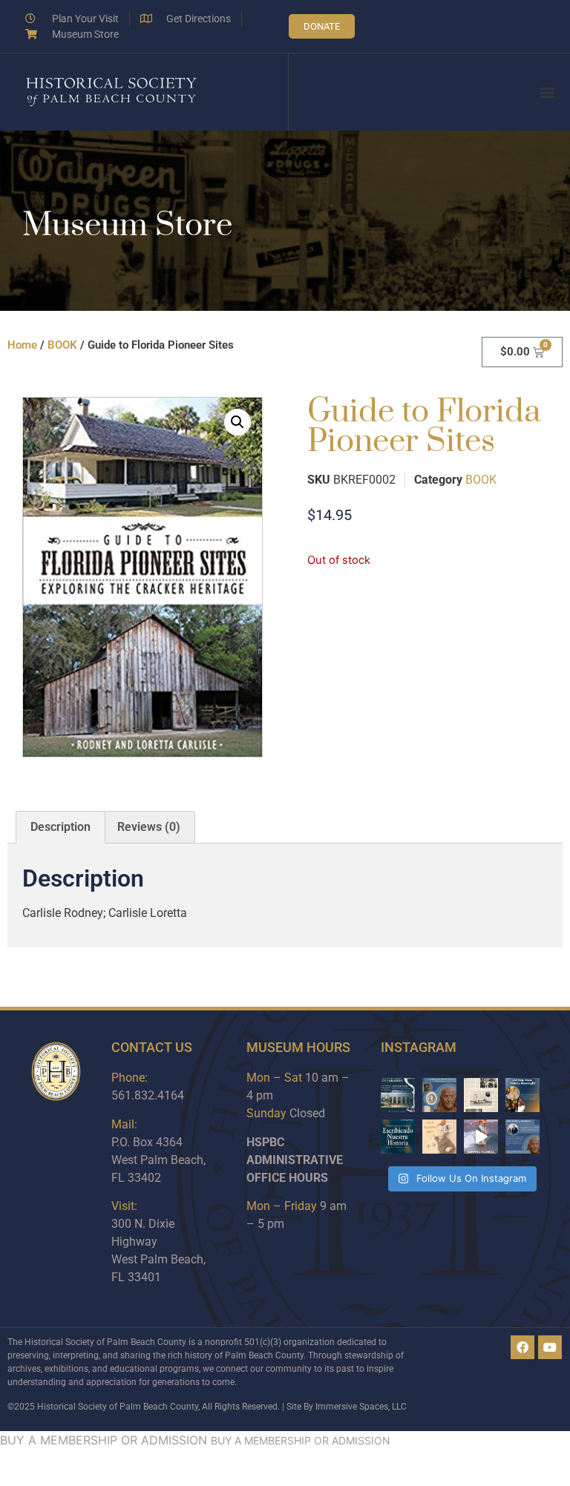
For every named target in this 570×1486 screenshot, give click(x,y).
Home (22, 345)
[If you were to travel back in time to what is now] (481, 1095)
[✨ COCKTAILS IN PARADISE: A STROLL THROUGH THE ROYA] (398, 1095)
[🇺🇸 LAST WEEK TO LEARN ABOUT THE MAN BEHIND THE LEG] (439, 1095)
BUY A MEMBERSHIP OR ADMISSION (103, 1440)
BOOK (62, 345)
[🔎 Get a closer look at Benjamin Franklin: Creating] (522, 1137)
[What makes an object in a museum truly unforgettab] (481, 1137)
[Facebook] (522, 1347)
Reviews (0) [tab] (148, 827)
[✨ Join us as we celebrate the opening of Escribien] (398, 1137)
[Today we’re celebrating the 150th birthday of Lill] (439, 1137)
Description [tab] (60, 827)
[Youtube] (550, 1347)
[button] (546, 92)
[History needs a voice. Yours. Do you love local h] (522, 1095)
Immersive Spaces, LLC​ (361, 1406)
